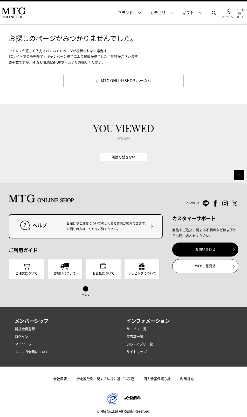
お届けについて (65, 273)
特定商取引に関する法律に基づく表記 (105, 379)
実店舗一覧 (134, 336)
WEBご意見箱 (205, 266)
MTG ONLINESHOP (13, 13)
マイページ (23, 344)
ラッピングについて (142, 273)
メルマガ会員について (31, 352)
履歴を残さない (123, 157)
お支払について (103, 273)
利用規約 (187, 379)
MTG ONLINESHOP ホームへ (126, 81)
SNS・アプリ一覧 (139, 344)
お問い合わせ (205, 249)
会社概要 (60, 379)
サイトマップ (136, 352)
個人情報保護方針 (157, 379)
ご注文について (26, 273)
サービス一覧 (136, 329)
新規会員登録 (25, 329)
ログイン (21, 336)
